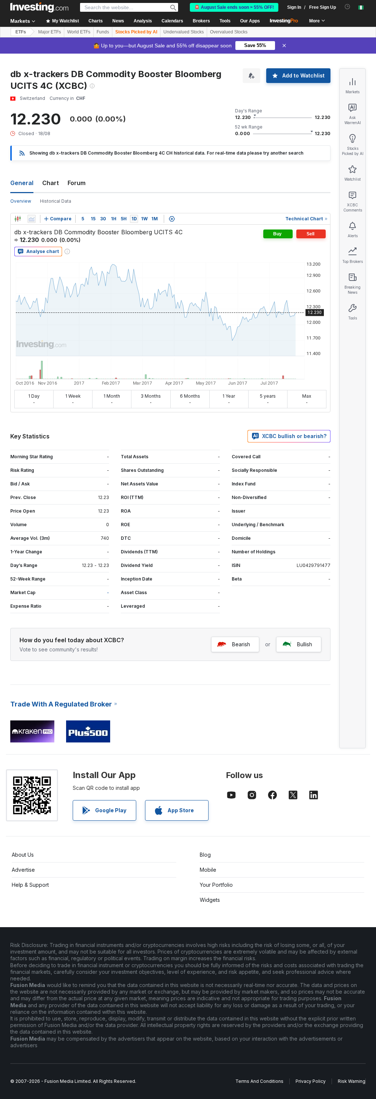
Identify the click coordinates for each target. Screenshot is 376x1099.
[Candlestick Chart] (18, 219)
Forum (77, 183)
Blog (205, 855)
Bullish (304, 644)
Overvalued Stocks (228, 32)
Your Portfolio (216, 885)
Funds (103, 32)
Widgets (210, 900)
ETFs (20, 32)
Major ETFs (49, 32)
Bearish (241, 644)
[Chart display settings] (172, 219)
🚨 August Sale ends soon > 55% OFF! (234, 7)
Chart (50, 183)
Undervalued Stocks (183, 32)
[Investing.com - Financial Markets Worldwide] (39, 7)
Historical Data (55, 201)
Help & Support (30, 885)
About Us (23, 855)
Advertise (23, 870)
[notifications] (347, 6)
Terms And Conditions (259, 1081)
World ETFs (78, 32)
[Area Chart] (32, 219)
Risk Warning (351, 1081)
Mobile (208, 870)
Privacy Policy (311, 1081)
